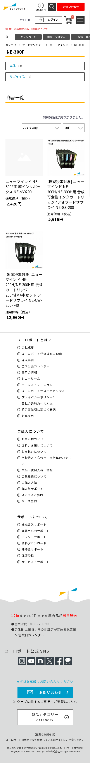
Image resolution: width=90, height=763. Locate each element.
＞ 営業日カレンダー (29, 635)
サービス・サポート (36, 562)
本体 (17, 66)
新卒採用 (28, 416)
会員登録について (34, 476)
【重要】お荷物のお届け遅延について (25, 29)
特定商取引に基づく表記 (39, 409)
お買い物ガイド (32, 439)
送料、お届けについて (37, 445)
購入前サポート (32, 489)
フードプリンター (32, 45)
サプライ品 (21, 76)
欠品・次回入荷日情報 (37, 470)
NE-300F (79, 45)
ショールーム (31, 378)
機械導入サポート (34, 524)
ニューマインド (59, 45)
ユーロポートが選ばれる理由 (42, 354)
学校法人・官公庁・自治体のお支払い (47, 461)
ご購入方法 (29, 483)
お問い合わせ (50, 692)
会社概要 (28, 347)
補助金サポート (32, 549)
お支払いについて (34, 452)
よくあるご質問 (32, 495)
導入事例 (28, 360)
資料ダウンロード (34, 543)
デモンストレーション (37, 385)
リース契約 (29, 501)
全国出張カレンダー (36, 366)
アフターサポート (34, 537)
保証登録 (28, 555)
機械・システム (56, 37)
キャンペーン (28, 37)
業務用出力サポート (36, 531)
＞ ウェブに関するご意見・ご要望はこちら (45, 701)
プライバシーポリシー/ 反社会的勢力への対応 (38, 400)
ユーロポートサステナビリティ (43, 391)
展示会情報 (29, 372)
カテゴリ (10, 45)
